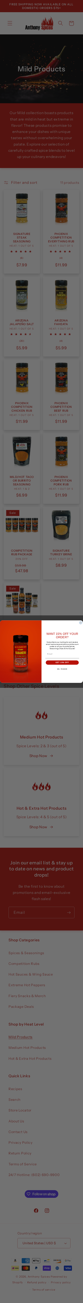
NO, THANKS (62, 669)
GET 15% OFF (62, 662)
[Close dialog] (80, 622)
